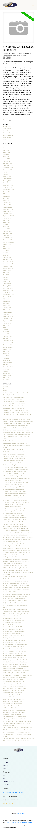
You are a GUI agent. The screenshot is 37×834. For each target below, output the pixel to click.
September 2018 (8, 347)
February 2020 (7, 310)
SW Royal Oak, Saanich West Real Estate (15, 673)
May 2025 (6, 172)
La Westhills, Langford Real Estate (13, 515)
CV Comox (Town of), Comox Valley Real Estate (18, 432)
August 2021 (7, 270)
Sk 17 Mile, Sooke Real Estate (12, 618)
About (5, 768)
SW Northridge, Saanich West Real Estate (16, 671)
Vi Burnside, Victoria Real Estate (13, 679)
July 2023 (6, 220)
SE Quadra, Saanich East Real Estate (14, 603)
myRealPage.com (21, 813)
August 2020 (7, 297)
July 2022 (6, 246)
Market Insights (8, 782)
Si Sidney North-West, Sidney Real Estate (16, 612)
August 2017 (7, 375)
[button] (6, 762)
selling (5, 607)
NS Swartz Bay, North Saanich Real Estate (16, 561)
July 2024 (6, 194)
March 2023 (6, 229)
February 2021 (7, 284)
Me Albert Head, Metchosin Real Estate (15, 517)
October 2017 (7, 371)
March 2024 (7, 203)
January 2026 (7, 163)
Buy (4, 776)
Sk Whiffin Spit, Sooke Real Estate (13, 657)
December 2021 (8, 262)
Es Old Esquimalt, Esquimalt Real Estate (15, 469)
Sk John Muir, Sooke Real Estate (13, 629)
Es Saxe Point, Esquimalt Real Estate (14, 471)
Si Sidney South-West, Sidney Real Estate (16, 616)
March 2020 (7, 308)
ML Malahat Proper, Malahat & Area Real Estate (18, 533)
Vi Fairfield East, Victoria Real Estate (14, 686)
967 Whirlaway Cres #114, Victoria (13, 793)
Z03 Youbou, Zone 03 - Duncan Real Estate (16, 741)
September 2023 (8, 216)
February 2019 (7, 336)
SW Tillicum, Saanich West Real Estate (15, 677)
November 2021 (8, 264)
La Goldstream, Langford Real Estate (14, 491)
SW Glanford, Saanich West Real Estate (15, 662)
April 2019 (6, 332)
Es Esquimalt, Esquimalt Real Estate (14, 463)
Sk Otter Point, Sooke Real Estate (13, 636)
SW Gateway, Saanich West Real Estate (15, 660)
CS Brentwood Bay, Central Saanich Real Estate (18, 421)
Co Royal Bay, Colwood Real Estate (14, 404)
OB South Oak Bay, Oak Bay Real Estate (15, 568)
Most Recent (7, 146)
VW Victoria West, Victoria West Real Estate (17, 721)
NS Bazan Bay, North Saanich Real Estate (15, 555)
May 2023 (6, 224)
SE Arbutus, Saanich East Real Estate (14, 576)
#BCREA (5, 386)
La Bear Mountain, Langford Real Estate (15, 482)
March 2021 (6, 281)
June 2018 (6, 354)
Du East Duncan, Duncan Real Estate (14, 452)
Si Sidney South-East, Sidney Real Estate (16, 614)
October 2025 (7, 170)
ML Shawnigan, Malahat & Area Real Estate (16, 539)
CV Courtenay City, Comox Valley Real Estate (17, 434)
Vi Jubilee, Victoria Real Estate (12, 697)
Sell (4, 779)
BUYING (5, 390)
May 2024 (6, 198)
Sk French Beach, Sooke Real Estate (14, 627)
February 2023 (7, 231)
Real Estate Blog (8, 135)
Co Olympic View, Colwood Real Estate (15, 401)
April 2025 (6, 174)
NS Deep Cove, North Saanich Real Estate (16, 557)
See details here (16, 64)
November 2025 (8, 168)
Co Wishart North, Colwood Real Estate (15, 410)
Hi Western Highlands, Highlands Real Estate (16, 478)
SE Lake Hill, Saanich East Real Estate (14, 592)
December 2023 (8, 209)
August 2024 (7, 192)
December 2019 (8, 314)
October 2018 (7, 345)
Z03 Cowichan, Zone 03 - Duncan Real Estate (17, 730)
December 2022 (8, 235)
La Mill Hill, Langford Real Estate (12, 506)
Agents (5, 765)
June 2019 (6, 327)
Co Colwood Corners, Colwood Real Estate (16, 393)
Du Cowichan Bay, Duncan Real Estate (15, 443)
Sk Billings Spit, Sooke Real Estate (13, 620)
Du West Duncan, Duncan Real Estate (14, 458)
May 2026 (6, 154)
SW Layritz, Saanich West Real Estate (14, 668)
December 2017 (8, 367)
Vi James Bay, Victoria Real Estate (13, 695)
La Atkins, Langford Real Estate (12, 480)
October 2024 (7, 187)
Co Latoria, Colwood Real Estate (13, 399)
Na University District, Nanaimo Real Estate (16, 550)
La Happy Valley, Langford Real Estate (15, 493)
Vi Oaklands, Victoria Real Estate (13, 703)
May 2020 (6, 303)
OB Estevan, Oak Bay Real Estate (13, 563)
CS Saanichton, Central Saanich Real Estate (16, 428)
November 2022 (8, 238)
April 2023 (6, 227)
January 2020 (7, 312)
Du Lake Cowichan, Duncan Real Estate (15, 456)
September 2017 (8, 373)
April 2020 (6, 305)
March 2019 (6, 334)
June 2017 (6, 380)
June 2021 (6, 275)
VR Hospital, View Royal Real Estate (14, 712)
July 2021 (6, 273)
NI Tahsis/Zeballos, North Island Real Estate (16, 552)
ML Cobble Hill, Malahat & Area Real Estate (16, 531)
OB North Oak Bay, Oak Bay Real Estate (15, 566)
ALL (4, 388)
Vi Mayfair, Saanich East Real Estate (14, 699)
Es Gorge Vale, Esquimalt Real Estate (14, 465)
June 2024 (6, 196)
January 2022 (7, 259)
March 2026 (7, 159)
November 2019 (8, 316)
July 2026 (6, 150)
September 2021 (8, 268)
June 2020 (6, 301)
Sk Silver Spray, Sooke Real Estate (13, 646)
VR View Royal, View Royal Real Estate (15, 717)
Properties (6, 762)
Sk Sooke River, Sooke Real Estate (13, 649)
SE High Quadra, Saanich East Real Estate (16, 590)
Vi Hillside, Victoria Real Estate (12, 693)
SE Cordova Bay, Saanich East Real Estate (16, 585)
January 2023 (7, 233)
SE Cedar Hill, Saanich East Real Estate (15, 583)
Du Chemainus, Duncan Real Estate (14, 441)
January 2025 (7, 181)
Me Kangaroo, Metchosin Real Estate (14, 520)
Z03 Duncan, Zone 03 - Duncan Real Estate (16, 732)
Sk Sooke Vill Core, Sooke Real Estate (14, 651)
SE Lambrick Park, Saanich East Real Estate (16, 594)
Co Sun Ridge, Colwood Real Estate (14, 406)
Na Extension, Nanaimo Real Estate (14, 544)
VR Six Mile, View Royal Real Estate (13, 714)
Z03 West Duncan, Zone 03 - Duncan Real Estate (18, 738)
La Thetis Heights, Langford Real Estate (15, 511)
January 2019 (7, 338)
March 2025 (7, 176)
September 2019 (8, 321)
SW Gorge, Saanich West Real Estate (14, 664)
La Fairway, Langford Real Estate (13, 485)
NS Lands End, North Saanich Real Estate (15, 559)
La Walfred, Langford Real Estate (13, 513)
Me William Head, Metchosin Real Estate (15, 528)
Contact (6, 785)
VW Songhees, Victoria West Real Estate (15, 719)
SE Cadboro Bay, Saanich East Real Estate (16, 581)
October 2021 (7, 266)
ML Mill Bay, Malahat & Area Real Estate (15, 535)
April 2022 (6, 253)
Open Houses (7, 131)
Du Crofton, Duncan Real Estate (13, 450)
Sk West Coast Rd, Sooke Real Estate (14, 655)
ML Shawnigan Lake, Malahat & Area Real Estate (18, 537)
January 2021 (7, 286)
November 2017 (8, 369)
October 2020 (7, 292)
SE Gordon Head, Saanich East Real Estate (16, 587)
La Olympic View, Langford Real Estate (15, 509)
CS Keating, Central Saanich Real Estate (15, 426)
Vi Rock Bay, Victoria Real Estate (13, 706)
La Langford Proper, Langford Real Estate (16, 502)
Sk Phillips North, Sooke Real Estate (14, 638)
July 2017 (6, 378)
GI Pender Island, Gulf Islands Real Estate (15, 474)
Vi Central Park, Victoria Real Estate (14, 682)
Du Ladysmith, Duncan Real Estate (13, 454)
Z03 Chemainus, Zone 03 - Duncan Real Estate (17, 727)
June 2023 (6, 222)
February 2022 (7, 257)
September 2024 (8, 189)
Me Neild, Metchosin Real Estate (13, 524)
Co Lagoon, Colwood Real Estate (13, 397)
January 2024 (7, 207)
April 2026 (6, 157)
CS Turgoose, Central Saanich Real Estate (16, 430)
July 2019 (6, 325)
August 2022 (7, 244)
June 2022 (6, 249)
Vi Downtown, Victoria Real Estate (13, 684)
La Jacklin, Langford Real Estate (13, 498)
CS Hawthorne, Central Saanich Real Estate (16, 423)
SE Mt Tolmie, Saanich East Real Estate (15, 601)
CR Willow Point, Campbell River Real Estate (16, 419)
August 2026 (7, 148)
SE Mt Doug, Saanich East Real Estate (14, 598)
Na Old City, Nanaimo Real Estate (13, 546)
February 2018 (7, 362)
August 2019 (7, 323)
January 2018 (7, 364)
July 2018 (6, 351)
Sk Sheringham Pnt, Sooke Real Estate (15, 644)
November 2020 (8, 290)
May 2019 (6, 330)
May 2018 (6, 356)
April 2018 (6, 358)
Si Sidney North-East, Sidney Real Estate (15, 609)
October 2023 (7, 214)
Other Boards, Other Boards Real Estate (15, 570)
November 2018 (8, 343)
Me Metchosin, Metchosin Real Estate (15, 522)
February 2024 (7, 205)
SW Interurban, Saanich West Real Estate (16, 666)
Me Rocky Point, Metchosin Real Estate (15, 526)
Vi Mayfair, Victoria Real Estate (12, 701)
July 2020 (6, 299)
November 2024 (8, 185)
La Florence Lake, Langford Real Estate (15, 487)
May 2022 (6, 251)
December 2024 (8, 183)
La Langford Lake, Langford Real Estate (15, 500)
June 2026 (6, 152)
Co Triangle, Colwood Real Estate (13, 408)
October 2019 (7, 319)
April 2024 (6, 200)
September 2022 (8, 242)
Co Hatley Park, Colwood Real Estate (14, 395)
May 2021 (6, 277)
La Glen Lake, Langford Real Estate (14, 489)
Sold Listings (7, 137)
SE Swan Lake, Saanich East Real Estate (15, 605)
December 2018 (8, 340)
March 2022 (6, 255)
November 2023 (8, 211)
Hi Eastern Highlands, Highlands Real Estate (16, 476)
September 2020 (8, 294)
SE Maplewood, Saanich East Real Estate (15, 596)
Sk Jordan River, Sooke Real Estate (14, 631)
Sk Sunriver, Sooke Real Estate (12, 653)
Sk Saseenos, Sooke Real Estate (13, 642)
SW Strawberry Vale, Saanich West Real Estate (17, 675)
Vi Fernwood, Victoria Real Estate (13, 690)
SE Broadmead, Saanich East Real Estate (15, 579)
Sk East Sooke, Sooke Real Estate (17, 55)
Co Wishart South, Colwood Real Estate (15, 412)
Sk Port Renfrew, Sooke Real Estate (14, 640)
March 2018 (6, 360)
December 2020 (8, 288)
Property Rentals (8, 133)
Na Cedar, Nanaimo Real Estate (12, 541)
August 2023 (7, 218)
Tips (4, 139)
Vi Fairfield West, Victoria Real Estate (14, 688)
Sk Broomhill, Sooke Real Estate (12, 622)
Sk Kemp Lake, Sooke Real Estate (13, 633)
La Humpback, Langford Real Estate (14, 496)
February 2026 (7, 161)
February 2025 (7, 178)
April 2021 (6, 279)
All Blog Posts (7, 126)
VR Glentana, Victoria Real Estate (13, 708)
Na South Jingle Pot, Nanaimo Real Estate (16, 548)
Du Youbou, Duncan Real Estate (13, 461)
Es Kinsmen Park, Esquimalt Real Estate (15, 467)
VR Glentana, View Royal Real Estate (14, 710)
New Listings (7, 128)
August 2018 (7, 349)
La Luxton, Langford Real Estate (13, 504)
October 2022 (7, 240)
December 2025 (8, 165)
